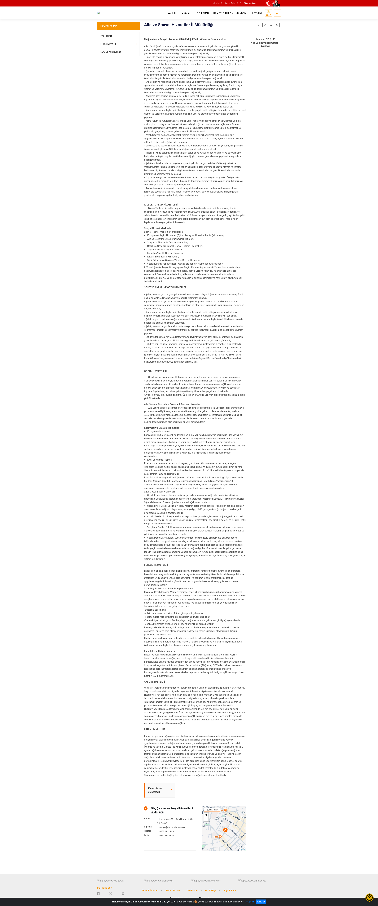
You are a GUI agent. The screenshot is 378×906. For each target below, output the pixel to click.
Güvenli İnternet (150, 890)
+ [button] (206, 815)
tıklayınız (249, 901)
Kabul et (261, 902)
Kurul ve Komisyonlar (111, 51)
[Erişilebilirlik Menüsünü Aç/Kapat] (369, 897)
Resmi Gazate (173, 890)
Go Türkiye (210, 890)
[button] (271, 25)
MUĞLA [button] (185, 13)
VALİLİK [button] (172, 13)
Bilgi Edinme (230, 890)
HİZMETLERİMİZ (108, 26)
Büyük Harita (213, 810)
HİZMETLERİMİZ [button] (221, 13)
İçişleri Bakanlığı (231, 3)
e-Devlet (216, 3)
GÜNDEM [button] (241, 13)
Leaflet (242, 849)
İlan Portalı (192, 890)
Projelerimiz (106, 36)
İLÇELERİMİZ (202, 13)
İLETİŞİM (257, 13)
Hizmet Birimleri (108, 44)
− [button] (206, 819)
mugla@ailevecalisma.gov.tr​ (172, 827)
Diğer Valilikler (250, 3)
